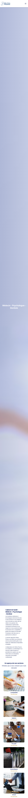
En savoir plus (14, 694)
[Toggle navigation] (25, 3)
